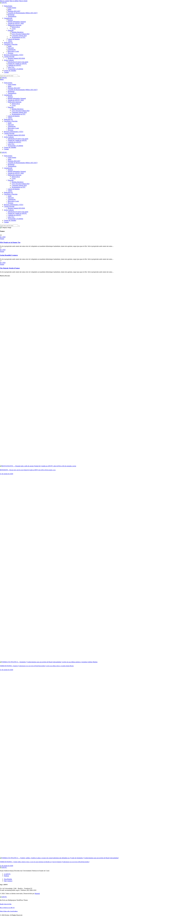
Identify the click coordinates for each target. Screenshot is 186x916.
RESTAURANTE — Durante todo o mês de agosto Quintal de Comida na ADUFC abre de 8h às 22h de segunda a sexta (28, 469)
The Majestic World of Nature (10, 268)
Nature (2, 238)
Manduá (37, 893)
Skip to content (4, 1)
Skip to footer (23, 1)
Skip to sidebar (14, 1)
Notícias (6, 876)
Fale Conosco (8, 881)
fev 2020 (2, 237)
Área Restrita (8, 879)
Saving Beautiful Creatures (9, 255)
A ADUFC (7, 874)
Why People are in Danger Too (10, 242)
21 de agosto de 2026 (6, 474)
